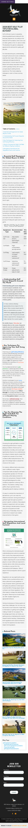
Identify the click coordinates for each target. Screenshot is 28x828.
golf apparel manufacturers (11, 748)
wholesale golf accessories (11, 744)
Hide (17, 129)
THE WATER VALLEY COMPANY (19, 825)
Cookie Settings (7, 1)
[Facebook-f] (12, 813)
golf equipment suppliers (9, 742)
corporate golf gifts (9, 747)
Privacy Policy (19, 820)
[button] (14, 19)
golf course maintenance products (13, 745)
